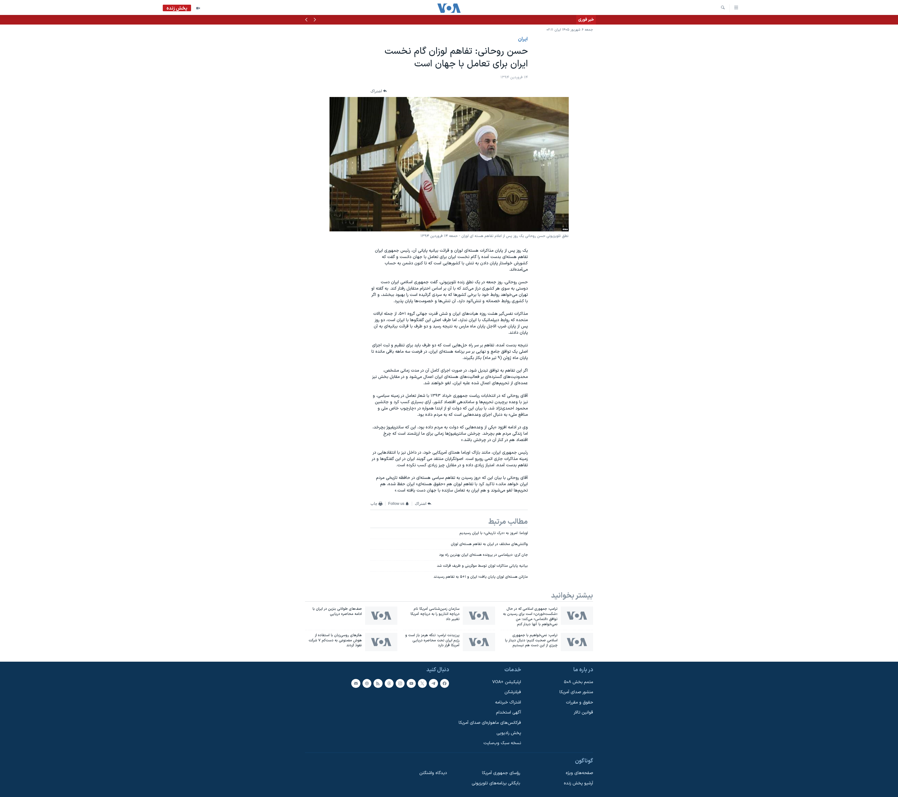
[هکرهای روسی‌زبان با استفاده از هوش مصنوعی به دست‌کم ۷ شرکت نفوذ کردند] (381, 642)
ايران (523, 39)
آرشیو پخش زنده (578, 783)
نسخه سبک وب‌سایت (502, 743)
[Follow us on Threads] (389, 683)
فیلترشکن (512, 692)
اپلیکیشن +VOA (506, 682)
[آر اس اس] (377, 683)
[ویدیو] (198, 8)
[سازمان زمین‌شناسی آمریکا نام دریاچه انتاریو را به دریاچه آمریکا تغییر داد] (479, 616)
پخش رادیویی (508, 733)
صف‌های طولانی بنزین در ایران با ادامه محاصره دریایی (532, 19)
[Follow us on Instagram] (400, 683)
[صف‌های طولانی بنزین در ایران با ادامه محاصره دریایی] (381, 616)
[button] (315, 20)
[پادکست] (366, 683)
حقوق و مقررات (579, 702)
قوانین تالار (583, 713)
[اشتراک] (355, 683)
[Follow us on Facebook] (444, 683)
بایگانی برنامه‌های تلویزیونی (496, 783)
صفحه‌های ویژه (579, 773)
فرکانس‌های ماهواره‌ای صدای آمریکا (490, 723)
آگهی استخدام (508, 713)
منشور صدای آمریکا (576, 692)
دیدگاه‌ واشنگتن (433, 773)
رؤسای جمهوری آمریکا (501, 773)
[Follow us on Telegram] (433, 683)
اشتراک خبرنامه (508, 702)
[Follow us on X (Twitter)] (422, 683)
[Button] (378, 91)
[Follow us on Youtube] (411, 683)
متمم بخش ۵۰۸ (578, 682)
